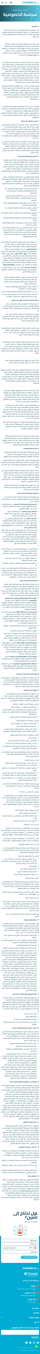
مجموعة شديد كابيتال (31, 1280)
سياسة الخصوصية (34, 1350)
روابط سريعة (34, 1317)
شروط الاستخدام (32, 55)
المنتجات (35, 1308)
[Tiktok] (30, 1343)
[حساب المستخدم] (6, 2)
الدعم (36, 1322)
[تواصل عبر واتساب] (36, 1346)
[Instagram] (34, 1343)
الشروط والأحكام (23, 1350)
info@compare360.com (28, 1295)
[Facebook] (38, 1343)
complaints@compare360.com (29, 1190)
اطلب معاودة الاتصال (30, 1257)
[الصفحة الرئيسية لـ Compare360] (30, 2)
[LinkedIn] (26, 1343)
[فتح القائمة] (2, 2)
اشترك (36, 1338)
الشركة (36, 1312)
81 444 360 (32, 1302)
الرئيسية (25, 10)
